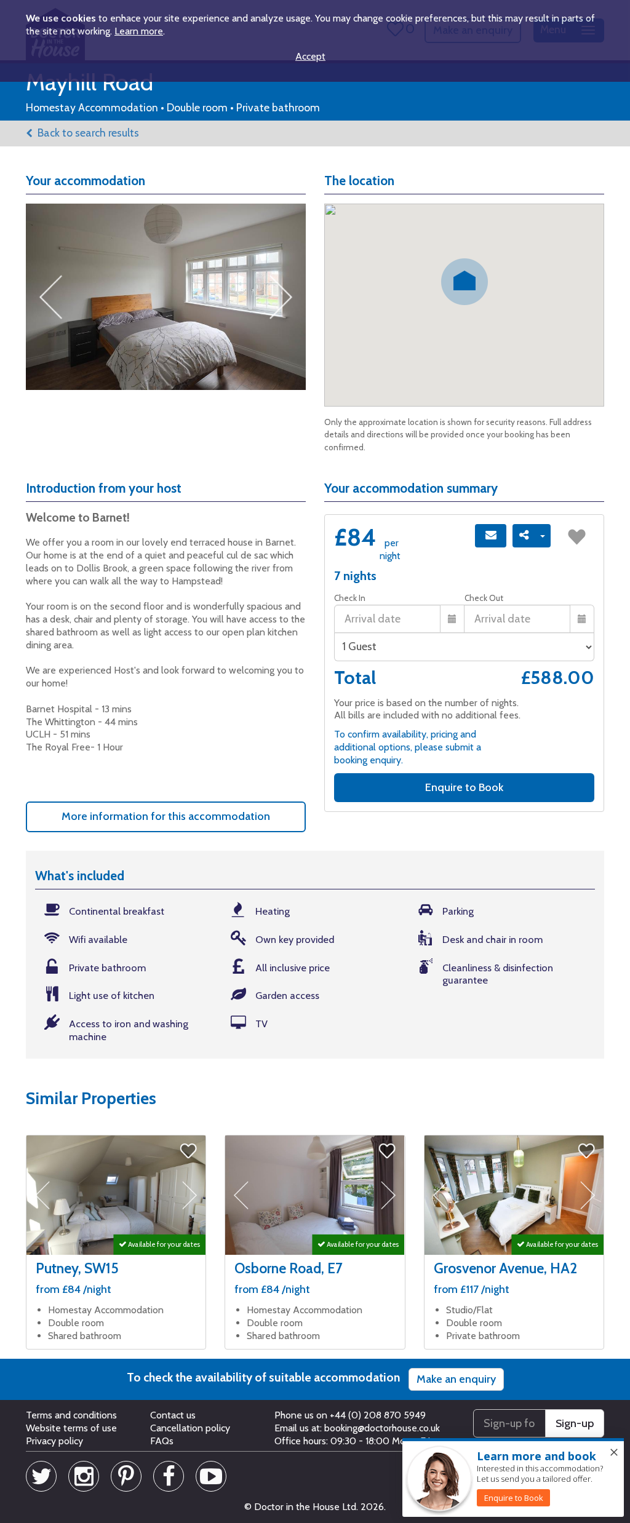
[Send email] (490, 535)
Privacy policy (54, 1441)
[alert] (513, 1478)
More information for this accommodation (166, 816)
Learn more (138, 31)
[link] (513, 1497)
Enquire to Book (464, 787)
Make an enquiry (456, 1379)
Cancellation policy (190, 1428)
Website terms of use (71, 1428)
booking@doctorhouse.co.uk (382, 1428)
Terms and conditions (71, 1415)
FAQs (161, 1441)
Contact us (173, 1415)
